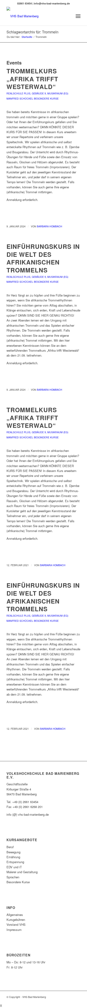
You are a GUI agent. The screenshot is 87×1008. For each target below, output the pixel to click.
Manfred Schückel (19, 98)
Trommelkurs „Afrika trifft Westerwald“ (32, 79)
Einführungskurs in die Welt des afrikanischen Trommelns (43, 258)
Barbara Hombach (49, 226)
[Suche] (67, 16)
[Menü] (78, 16)
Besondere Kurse (46, 98)
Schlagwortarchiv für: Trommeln (32, 32)
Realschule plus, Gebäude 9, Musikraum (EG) (37, 93)
